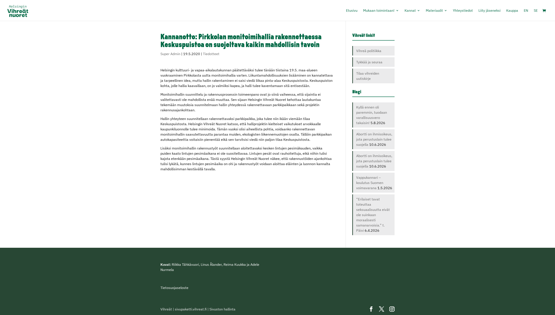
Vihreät (166, 309)
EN (526, 11)
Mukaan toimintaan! (379, 11)
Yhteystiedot (463, 11)
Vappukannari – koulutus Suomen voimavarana (369, 182)
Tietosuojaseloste (174, 287)
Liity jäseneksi (489, 11)
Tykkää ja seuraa (369, 62)
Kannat (410, 11)
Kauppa (512, 11)
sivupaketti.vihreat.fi (191, 309)
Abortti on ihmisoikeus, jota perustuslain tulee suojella (374, 139)
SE (536, 11)
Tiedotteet (211, 54)
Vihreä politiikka (368, 51)
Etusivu (351, 11)
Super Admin (170, 54)
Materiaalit (434, 11)
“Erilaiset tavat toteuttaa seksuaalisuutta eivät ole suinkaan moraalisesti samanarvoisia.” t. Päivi (373, 215)
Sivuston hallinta (222, 309)
